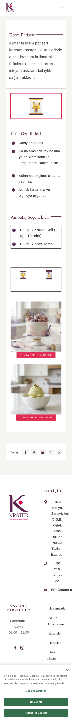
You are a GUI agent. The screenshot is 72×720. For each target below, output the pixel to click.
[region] (36, 692)
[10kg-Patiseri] (49, 271)
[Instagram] (22, 648)
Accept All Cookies (36, 712)
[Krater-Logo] (10, 3)
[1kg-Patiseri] (23, 271)
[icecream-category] (36, 365)
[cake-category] (36, 303)
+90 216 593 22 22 (57, 572)
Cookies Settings (36, 690)
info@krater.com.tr (57, 590)
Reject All (36, 702)
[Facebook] (15, 648)
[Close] (67, 670)
